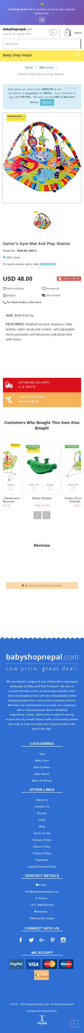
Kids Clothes (42, 767)
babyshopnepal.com (38, 1004)
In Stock (33, 446)
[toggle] (77, 55)
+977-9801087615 (42, 904)
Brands (42, 813)
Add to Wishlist (15, 288)
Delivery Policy (42, 839)
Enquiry (11, 295)
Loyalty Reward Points (42, 866)
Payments (42, 859)
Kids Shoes (42, 773)
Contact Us (42, 806)
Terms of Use (42, 833)
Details (47, 102)
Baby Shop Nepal (17, 55)
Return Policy (42, 846)
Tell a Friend (52, 295)
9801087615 (48, 264)
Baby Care (42, 760)
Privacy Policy (42, 853)
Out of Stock (71, 278)
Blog (42, 826)
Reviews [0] (52, 288)
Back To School (42, 780)
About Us (42, 799)
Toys (42, 753)
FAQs (42, 819)
